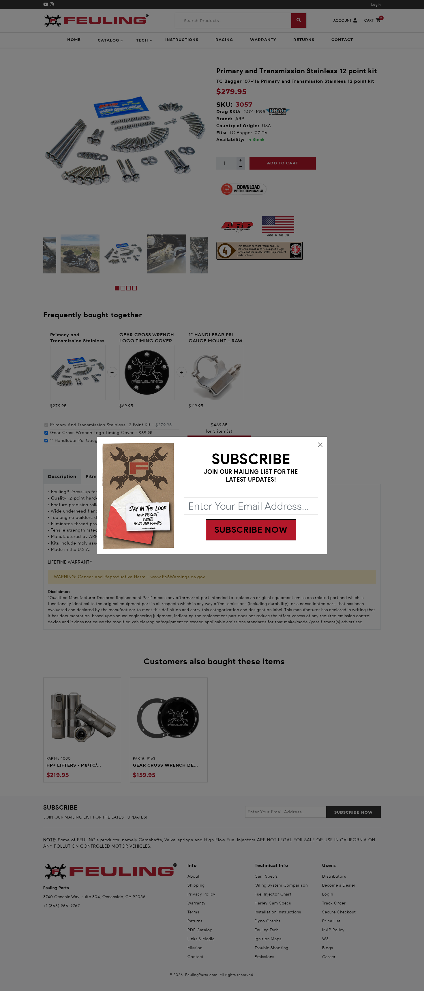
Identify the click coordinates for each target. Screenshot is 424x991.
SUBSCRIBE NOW (251, 530)
